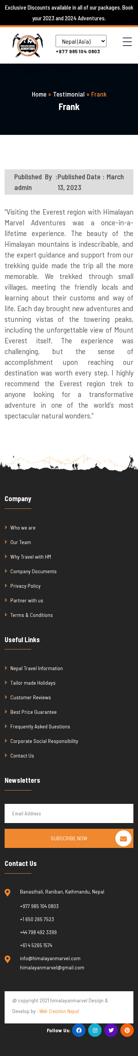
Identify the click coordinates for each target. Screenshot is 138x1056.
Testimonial (69, 94)
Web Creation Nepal (59, 1011)
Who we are (23, 527)
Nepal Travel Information (36, 668)
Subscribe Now (69, 838)
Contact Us (22, 755)
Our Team (20, 542)
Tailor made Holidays (33, 682)
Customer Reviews (30, 697)
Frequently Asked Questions (40, 726)
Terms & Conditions (31, 615)
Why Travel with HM (30, 556)
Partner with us (26, 600)
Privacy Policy (25, 585)
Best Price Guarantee (33, 711)
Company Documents (33, 571)
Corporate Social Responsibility (44, 741)
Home (39, 94)
